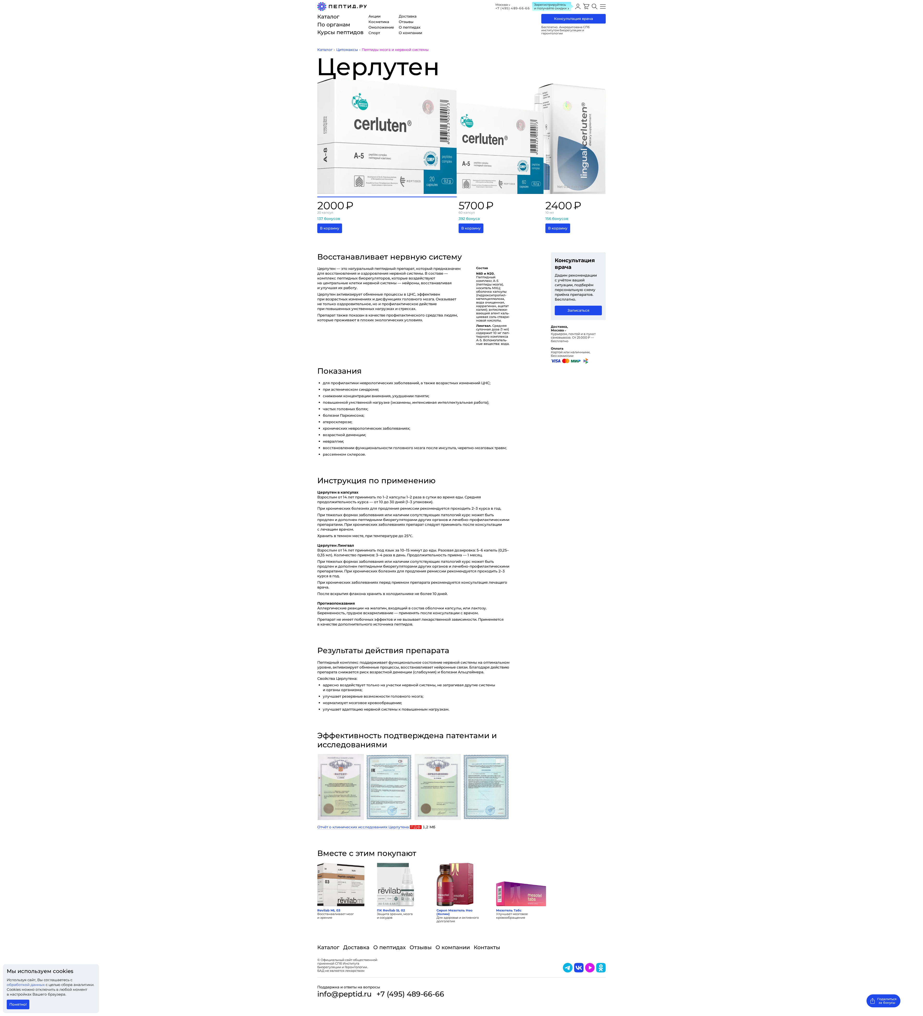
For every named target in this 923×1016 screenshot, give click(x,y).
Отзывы (421, 947)
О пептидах (389, 947)
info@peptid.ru (344, 994)
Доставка (356, 947)
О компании (453, 947)
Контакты (487, 947)
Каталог (328, 947)
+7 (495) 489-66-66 (512, 8)
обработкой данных (26, 984)
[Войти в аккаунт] (578, 6)
